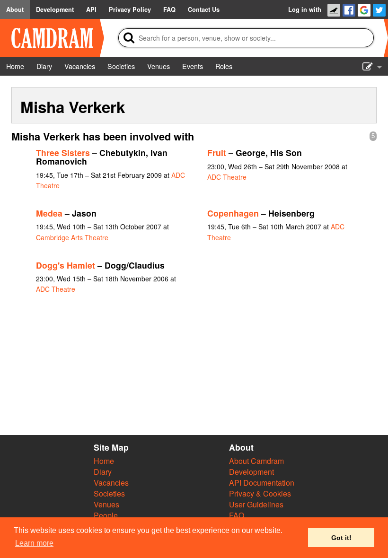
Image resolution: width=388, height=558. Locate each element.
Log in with (304, 9)
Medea (49, 213)
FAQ (236, 515)
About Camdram (256, 460)
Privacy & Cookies (260, 493)
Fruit (216, 152)
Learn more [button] (34, 543)
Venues (106, 504)
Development (251, 471)
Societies (109, 493)
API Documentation (261, 482)
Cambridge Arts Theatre (72, 237)
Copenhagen (233, 213)
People (106, 515)
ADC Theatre (227, 177)
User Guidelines (256, 504)
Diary (103, 471)
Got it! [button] (341, 537)
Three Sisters (63, 152)
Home (104, 460)
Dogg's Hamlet (65, 265)
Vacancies (111, 482)
